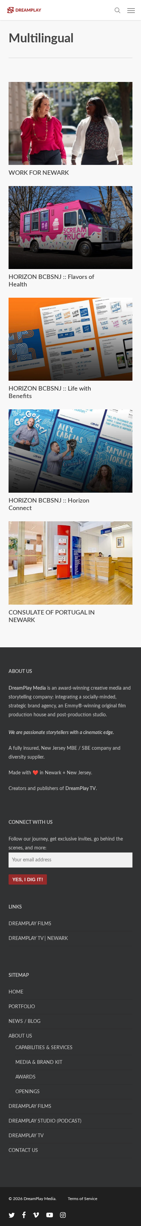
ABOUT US (20, 1036)
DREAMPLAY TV (26, 1135)
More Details (72, 118)
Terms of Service (82, 1199)
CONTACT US (23, 1150)
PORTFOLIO (22, 1006)
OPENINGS (27, 1091)
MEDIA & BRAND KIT (38, 1062)
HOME (16, 992)
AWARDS (25, 1077)
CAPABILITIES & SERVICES (44, 1047)
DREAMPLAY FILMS (30, 923)
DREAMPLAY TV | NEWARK (38, 938)
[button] (131, 10)
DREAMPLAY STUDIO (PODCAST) (45, 1121)
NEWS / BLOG (24, 1021)
